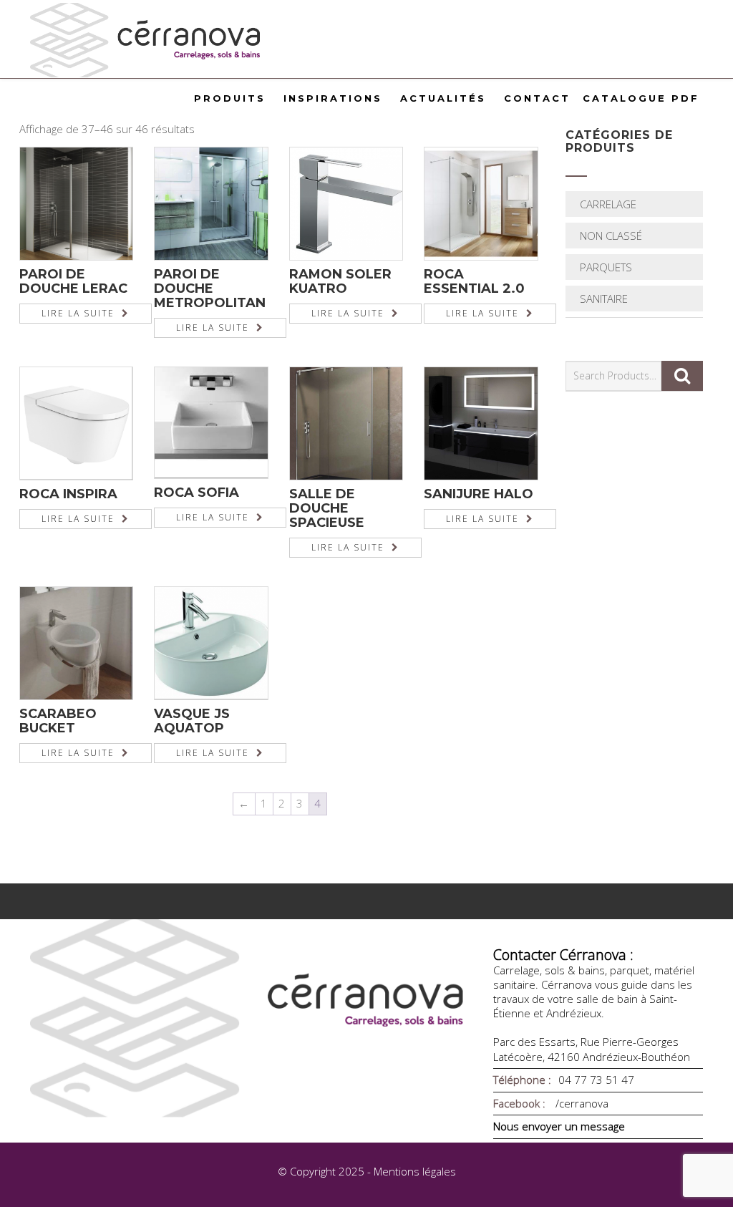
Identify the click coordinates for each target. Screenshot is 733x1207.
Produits (230, 98)
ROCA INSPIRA (68, 494)
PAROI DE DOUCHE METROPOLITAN (210, 288)
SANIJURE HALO (478, 494)
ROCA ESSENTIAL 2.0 (474, 281)
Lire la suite (78, 313)
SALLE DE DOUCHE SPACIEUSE (326, 508)
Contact (537, 98)
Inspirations (332, 98)
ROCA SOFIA (196, 492)
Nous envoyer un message (559, 1126)
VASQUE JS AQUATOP (192, 721)
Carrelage (608, 204)
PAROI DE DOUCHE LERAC (73, 281)
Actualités (443, 98)
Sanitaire (604, 298)
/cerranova (580, 1103)
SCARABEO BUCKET (58, 721)
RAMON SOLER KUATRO (340, 281)
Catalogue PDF (641, 98)
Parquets (606, 267)
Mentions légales (415, 1171)
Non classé (611, 235)
